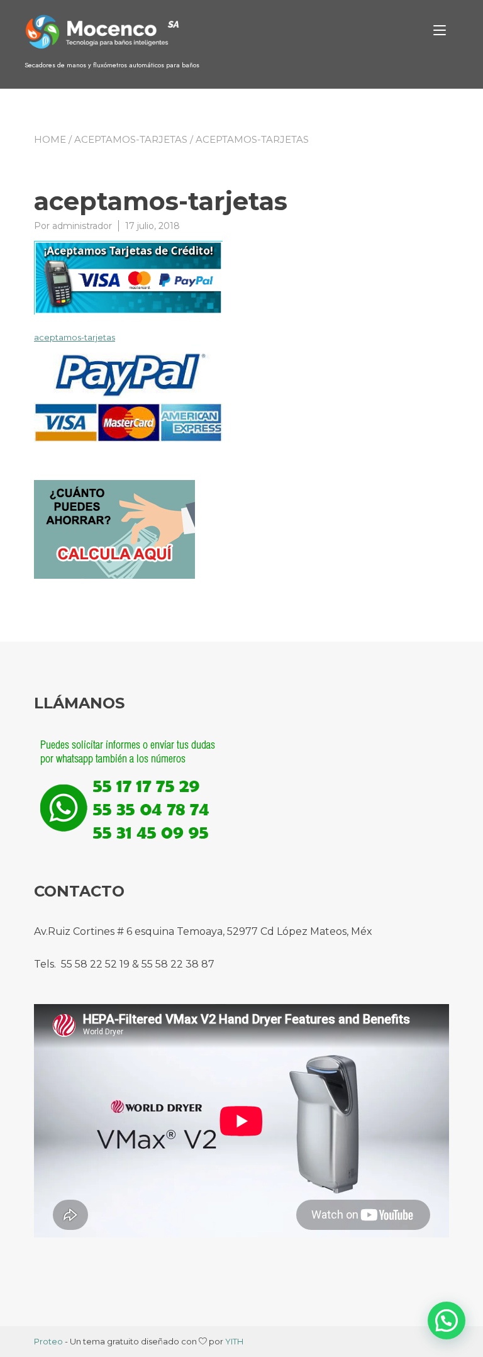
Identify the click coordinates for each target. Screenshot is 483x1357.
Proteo (48, 1341)
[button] (446, 1320)
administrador (82, 226)
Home (50, 139)
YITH (234, 1341)
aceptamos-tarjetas (130, 139)
